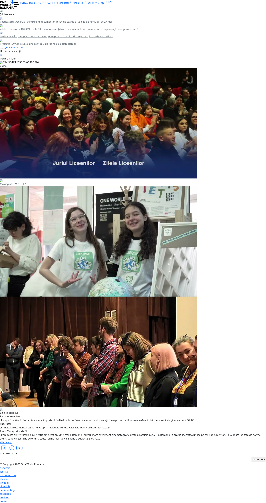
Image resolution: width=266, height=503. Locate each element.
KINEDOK (64, 3)
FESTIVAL (24, 3)
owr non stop (8, 475)
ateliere (4, 479)
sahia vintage (7, 490)
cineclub (5, 486)
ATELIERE (53, 3)
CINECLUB (78, 3)
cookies (4, 497)
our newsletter (8, 453)
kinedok (4, 482)
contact (4, 501)
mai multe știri (14, 47)
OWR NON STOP (38, 3)
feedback (5, 493)
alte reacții (6, 442)
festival (4, 471)
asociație (5, 468)
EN (110, 2)
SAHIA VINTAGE (96, 3)
